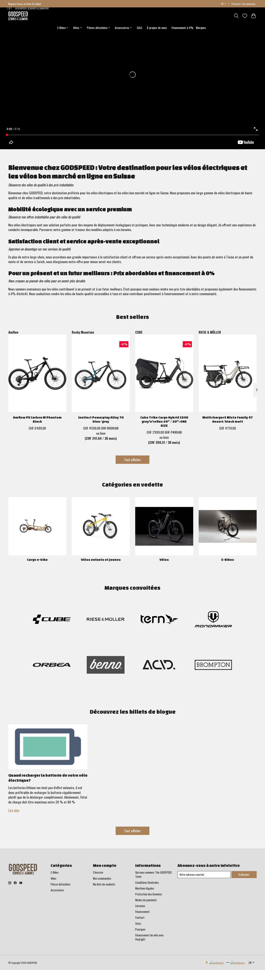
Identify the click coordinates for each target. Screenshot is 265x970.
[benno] (105, 665)
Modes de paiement (146, 900)
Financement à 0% (182, 27)
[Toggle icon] (236, 16)
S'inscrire (98, 872)
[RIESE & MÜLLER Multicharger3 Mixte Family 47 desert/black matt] (228, 373)
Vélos (164, 559)
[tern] (159, 620)
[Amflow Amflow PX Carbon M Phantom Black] (37, 373)
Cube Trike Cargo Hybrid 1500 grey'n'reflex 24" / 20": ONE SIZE (164, 421)
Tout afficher (132, 459)
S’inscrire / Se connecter (243, 4)
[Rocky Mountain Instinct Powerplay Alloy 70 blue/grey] (101, 373)
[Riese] (105, 620)
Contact (140, 917)
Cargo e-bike (37, 559)
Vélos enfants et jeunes (101, 559)
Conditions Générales (147, 882)
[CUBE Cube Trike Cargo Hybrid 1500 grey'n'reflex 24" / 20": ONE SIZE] (164, 373)
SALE (139, 27)
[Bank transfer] (235, 963)
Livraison (140, 906)
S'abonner (243, 874)
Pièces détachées (60, 884)
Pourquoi (140, 929)
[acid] (159, 665)
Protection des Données (148, 894)
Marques (201, 27)
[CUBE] (52, 620)
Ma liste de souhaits (104, 884)
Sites (138, 923)
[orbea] (52, 665)
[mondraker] (213, 620)
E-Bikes (227, 559)
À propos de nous (157, 27)
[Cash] (214, 963)
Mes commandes (102, 878)
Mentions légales (144, 888)
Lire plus (13, 810)
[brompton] (213, 665)
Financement (142, 912)
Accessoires (57, 890)
